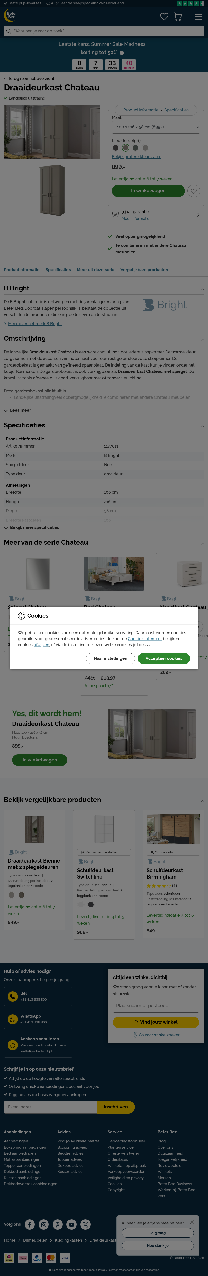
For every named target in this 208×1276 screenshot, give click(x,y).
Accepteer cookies (164, 658)
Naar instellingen (110, 658)
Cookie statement (145, 638)
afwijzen (41, 644)
